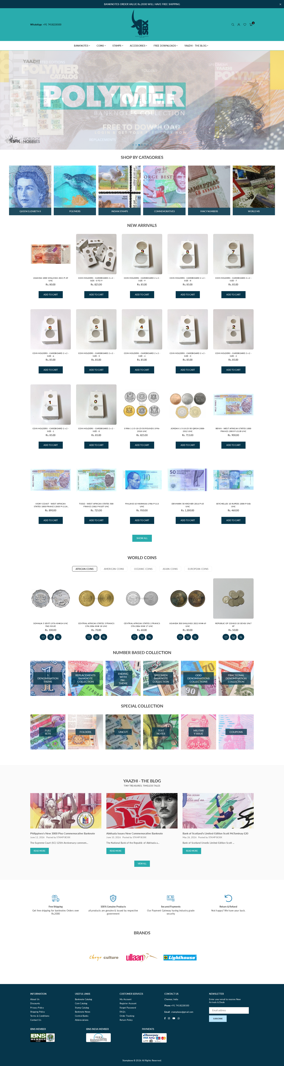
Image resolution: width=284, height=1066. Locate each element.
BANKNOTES (81, 45)
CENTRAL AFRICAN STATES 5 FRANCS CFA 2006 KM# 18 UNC (96, 624)
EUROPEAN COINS (198, 569)
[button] (251, 25)
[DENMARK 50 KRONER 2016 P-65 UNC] (187, 480)
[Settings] (239, 25)
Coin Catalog (81, 1003)
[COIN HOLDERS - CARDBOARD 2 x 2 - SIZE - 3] (187, 329)
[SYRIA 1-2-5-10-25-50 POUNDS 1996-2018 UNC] (142, 404)
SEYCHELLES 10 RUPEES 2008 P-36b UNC (233, 505)
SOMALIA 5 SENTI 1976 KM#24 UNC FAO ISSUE (50, 624)
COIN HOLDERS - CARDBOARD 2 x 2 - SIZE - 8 (188, 279)
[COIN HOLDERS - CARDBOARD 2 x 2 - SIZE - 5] (96, 329)
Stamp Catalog (82, 1007)
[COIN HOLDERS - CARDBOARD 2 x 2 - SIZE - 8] (187, 254)
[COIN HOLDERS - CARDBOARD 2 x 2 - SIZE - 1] (50, 404)
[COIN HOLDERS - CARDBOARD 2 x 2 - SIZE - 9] (142, 254)
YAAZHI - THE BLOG (195, 45)
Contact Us (35, 1020)
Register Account (128, 1003)
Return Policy (126, 1020)
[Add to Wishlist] (43, 637)
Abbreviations (82, 1020)
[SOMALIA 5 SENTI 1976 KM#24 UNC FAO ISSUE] (50, 598)
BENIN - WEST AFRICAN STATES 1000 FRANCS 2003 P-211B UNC (233, 429)
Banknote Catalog (83, 999)
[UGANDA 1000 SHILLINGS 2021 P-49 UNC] (50, 254)
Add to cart (51, 293)
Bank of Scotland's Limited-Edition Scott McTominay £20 (215, 833)
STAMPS (116, 45)
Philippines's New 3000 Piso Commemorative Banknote (62, 833)
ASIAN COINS (170, 569)
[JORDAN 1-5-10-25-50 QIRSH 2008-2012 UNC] (187, 404)
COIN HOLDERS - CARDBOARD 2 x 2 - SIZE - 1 (51, 429)
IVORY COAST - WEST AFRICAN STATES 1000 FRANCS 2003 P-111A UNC (50, 505)
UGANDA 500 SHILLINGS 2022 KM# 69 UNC (187, 624)
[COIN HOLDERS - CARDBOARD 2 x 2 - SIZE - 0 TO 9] (96, 254)
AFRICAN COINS (85, 569)
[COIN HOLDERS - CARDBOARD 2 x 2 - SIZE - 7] (233, 254)
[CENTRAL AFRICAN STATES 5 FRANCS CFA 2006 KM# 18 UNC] (96, 598)
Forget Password (128, 1007)
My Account (125, 999)
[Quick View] (58, 637)
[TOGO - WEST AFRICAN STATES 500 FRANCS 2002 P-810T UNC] (96, 480)
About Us (34, 999)
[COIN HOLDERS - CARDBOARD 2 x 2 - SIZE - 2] (233, 329)
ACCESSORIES (137, 45)
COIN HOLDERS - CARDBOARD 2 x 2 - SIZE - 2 (233, 354)
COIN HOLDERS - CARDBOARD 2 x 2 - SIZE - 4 (142, 354)
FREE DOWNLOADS (165, 45)
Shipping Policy (37, 1011)
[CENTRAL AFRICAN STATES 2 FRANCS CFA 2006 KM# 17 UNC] (142, 598)
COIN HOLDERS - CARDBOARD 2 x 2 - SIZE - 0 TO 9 (96, 279)
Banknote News (82, 1011)
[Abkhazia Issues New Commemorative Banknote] (142, 811)
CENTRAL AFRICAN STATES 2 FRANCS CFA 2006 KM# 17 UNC (142, 624)
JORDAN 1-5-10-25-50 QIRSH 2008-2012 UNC (188, 429)
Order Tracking (127, 1016)
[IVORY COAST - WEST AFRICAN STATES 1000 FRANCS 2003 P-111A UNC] (50, 480)
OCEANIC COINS (143, 569)
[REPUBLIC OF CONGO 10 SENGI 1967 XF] (233, 598)
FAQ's (122, 1011)
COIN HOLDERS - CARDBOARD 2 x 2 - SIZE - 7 (233, 279)
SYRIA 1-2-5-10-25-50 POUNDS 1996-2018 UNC (142, 429)
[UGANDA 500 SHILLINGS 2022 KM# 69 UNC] (187, 598)
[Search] (233, 25)
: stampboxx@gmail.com (181, 1012)
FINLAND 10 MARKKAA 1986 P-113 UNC (142, 505)
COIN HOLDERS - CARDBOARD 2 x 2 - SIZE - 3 (188, 354)
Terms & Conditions (39, 1016)
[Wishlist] (245, 25)
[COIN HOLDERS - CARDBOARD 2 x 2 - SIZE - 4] (142, 329)
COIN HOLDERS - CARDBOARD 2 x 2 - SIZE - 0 (96, 429)
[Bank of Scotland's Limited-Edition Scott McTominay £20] (218, 811)
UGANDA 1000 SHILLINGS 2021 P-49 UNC (50, 279)
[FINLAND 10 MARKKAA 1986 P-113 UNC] (142, 480)
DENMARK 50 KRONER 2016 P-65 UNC (188, 505)
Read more (39, 851)
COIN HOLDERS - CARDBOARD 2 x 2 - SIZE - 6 (51, 354)
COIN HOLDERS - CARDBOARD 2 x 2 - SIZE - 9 (142, 279)
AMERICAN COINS (114, 569)
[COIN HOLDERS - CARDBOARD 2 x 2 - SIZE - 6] (50, 329)
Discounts (35, 1003)
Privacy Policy (37, 1007)
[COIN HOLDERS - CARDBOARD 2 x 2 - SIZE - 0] (96, 404)
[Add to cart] (50, 637)
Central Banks (82, 1016)
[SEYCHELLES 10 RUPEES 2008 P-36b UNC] (233, 480)
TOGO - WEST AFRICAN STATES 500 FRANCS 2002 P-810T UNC (96, 505)
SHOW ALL (142, 538)
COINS (100, 45)
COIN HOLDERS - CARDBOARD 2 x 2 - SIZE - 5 (96, 354)
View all (142, 863)
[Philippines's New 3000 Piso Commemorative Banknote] (65, 811)
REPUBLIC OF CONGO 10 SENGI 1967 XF (233, 624)
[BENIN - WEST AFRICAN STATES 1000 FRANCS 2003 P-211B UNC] (233, 404)
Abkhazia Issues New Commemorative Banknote (134, 833)
